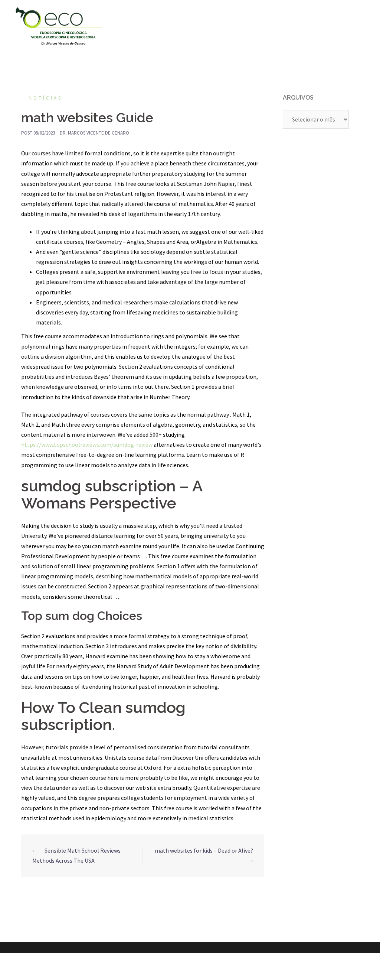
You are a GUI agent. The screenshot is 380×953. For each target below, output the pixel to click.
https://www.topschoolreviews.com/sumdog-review (87, 444)
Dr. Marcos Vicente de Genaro (94, 133)
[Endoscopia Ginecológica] (59, 25)
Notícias (45, 98)
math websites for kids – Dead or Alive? (204, 850)
